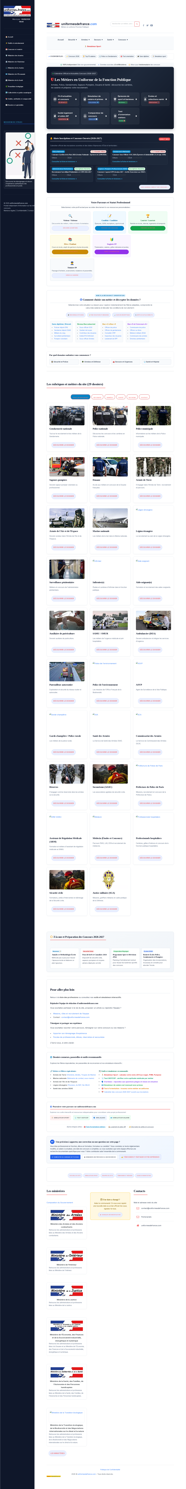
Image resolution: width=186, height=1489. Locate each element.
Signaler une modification (111, 1214)
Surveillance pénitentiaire (61, 582)
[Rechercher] (137, 24)
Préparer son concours (109, 228)
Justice (144, 397)
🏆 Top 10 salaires (89, 56)
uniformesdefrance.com (151, 1225)
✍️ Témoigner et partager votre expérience (140, 1157)
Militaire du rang (59, 333)
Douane (96, 480)
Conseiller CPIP (110, 333)
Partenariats (146, 1217)
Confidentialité (22, 210)
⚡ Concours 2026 (72, 56)
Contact (31, 210)
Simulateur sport (91, 1175)
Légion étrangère (144, 531)
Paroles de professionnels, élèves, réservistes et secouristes (78, 1037)
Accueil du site (75, 1175)
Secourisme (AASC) (102, 787)
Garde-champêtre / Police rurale (65, 736)
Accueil (61, 40)
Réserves (53, 787)
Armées (85, 40)
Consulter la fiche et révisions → (64, 161)
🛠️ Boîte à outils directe (144, 315)
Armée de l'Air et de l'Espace (63, 531)
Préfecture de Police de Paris (150, 787)
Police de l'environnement (105, 684)
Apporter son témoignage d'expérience (70, 1033)
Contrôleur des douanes (88, 333)
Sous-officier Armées (87, 339)
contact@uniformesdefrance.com (75, 1017)
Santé (110, 40)
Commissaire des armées (138, 336)
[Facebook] (143, 26)
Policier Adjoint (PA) (61, 327)
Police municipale (144, 428)
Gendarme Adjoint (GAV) (62, 330)
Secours (98, 40)
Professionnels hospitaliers (149, 838)
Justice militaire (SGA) (104, 892)
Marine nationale (101, 531)
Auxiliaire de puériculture (61, 633)
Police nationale (100, 428)
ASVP (139, 684)
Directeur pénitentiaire (137, 339)
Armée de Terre (144, 480)
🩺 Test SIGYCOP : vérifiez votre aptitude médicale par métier (127, 1078)
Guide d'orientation (144, 1175)
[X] (147, 26)
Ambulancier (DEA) (146, 633)
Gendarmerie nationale (60, 428)
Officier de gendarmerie (113, 330)
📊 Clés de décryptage (122, 315)
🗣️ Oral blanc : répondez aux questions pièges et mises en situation (130, 1082)
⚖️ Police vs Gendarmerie (108, 56)
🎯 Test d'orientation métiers (94, 1127)
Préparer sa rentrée (148, 228)
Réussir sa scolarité (70, 251)
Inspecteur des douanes (113, 336)
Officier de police (111, 327)
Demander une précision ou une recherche (101, 1157)
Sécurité (72, 40)
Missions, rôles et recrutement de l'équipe (71, 1013)
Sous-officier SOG (86, 327)
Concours (123, 40)
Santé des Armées (101, 736)
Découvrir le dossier (63, 445)
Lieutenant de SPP (111, 339)
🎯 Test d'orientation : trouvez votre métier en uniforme (125, 1088)
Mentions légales (9, 210)
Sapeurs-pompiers (58, 480)
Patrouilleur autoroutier (61, 684)
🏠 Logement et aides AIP (117, 1127)
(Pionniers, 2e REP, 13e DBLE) (71, 1085)
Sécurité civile (56, 892)
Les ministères (57, 1453)
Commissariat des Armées (148, 736)
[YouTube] (151, 26)
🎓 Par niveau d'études (76, 315)
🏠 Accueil (9, 37)
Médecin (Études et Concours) (107, 838)
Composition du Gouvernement (60, 1202)
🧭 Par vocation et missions (99, 315)
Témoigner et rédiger (124, 1175)
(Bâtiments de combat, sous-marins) (73, 1078)
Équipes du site (107, 1175)
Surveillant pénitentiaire (62, 336)
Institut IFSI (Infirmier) (87, 336)
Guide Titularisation (111, 251)
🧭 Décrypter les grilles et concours (141, 1127)
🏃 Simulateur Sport (92, 46)
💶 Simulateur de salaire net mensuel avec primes (122, 1085)
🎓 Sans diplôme (143, 56)
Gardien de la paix (86, 330)
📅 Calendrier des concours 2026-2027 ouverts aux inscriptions (125, 1092)
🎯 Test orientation (127, 56)
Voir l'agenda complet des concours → (154, 187)
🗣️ (99, 1118)
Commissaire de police (138, 327)
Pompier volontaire (60, 339)
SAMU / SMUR (100, 633)
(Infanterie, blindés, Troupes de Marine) (74, 1075)
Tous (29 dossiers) (80, 397)
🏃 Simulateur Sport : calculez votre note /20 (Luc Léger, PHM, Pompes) (131, 1075)
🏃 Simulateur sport (159, 56)
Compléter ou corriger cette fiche (66, 1157)
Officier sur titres (135, 330)
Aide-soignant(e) (144, 582)
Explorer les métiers (70, 228)
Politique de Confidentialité (110, 1470)
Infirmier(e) (98, 582)
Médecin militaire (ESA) (138, 333)
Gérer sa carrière (72, 275)
